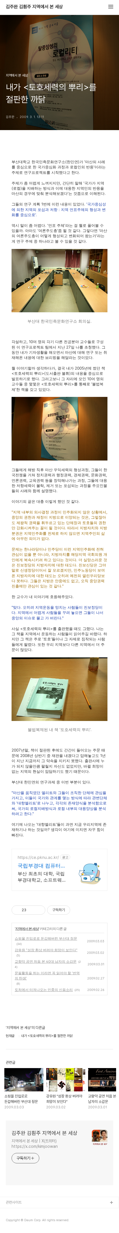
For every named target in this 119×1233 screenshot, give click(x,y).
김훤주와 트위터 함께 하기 (25, 1221)
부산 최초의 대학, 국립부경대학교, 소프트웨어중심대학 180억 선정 (42, 877)
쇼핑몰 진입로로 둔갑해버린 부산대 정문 (46, 938)
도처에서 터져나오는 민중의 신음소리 (44, 989)
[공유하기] (31, 910)
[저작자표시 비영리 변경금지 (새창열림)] (78, 910)
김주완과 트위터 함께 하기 (25, 1212)
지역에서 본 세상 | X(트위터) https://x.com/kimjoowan (35, 1144)
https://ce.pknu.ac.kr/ (38, 857)
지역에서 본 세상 (27, 928)
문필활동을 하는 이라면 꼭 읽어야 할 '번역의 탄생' (47, 975)
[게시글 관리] (38, 910)
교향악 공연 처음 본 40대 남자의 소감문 (46, 961)
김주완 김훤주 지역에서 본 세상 (34, 6)
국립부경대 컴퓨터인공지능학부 (42, 866)
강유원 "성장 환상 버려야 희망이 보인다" (46, 950)
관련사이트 (14, 1202)
